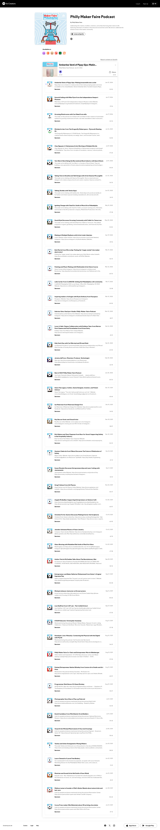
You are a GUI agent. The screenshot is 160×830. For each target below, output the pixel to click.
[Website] (71, 39)
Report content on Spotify (108, 59)
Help (37, 825)
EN (155, 4)
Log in (138, 4)
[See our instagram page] (114, 825)
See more (57, 89)
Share (114, 72)
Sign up (145, 4)
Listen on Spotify (79, 34)
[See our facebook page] (105, 825)
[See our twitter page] (110, 825)
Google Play (150, 826)
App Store (132, 826)
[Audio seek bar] (87, 76)
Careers (25, 825)
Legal (31, 825)
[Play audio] (115, 64)
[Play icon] (60, 71)
